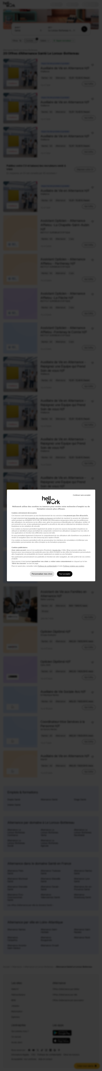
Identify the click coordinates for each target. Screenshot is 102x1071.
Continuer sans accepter (82, 495)
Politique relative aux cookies (73, 566)
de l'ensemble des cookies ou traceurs (39, 518)
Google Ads (56, 550)
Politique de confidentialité (47, 566)
